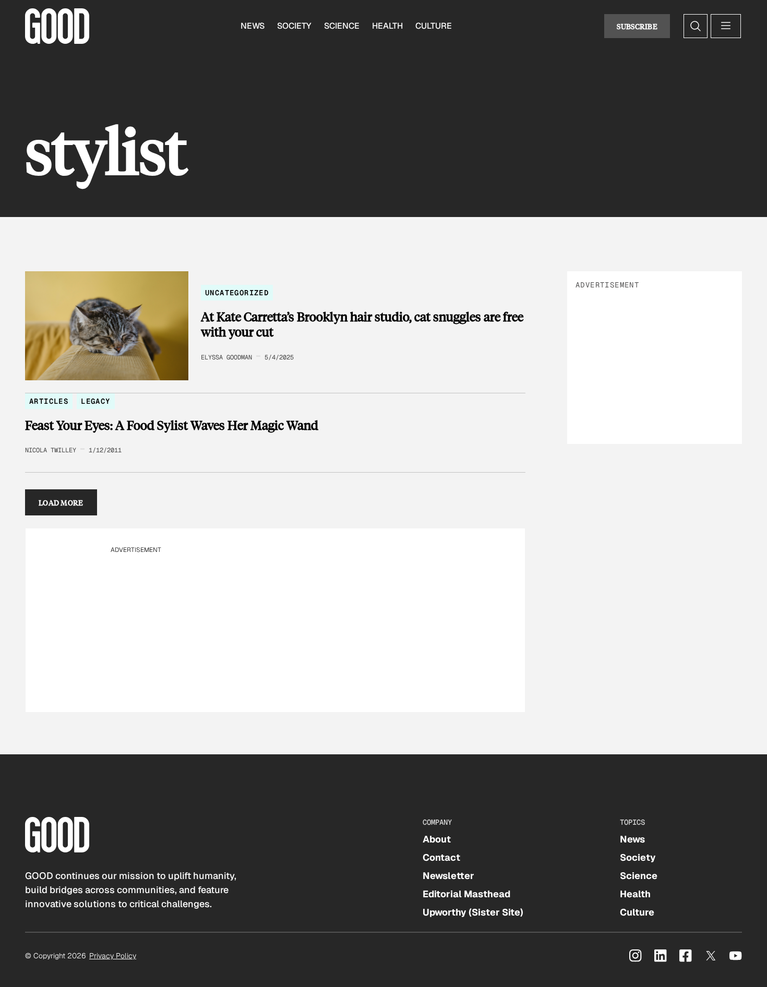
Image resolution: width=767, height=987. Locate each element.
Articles (48, 401)
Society (294, 25)
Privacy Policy (112, 955)
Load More (61, 502)
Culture (433, 25)
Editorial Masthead (466, 894)
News (253, 25)
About (437, 839)
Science (341, 25)
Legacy (95, 401)
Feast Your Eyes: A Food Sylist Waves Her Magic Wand (171, 425)
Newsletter (448, 876)
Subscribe (637, 26)
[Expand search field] (696, 26)
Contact (441, 857)
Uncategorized (237, 292)
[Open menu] (726, 26)
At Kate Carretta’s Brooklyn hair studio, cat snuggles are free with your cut (362, 324)
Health (387, 25)
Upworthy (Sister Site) (473, 912)
